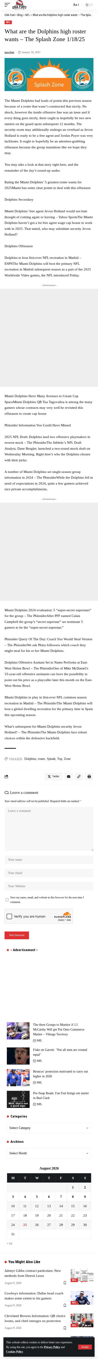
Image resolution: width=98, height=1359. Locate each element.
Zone (67, 759)
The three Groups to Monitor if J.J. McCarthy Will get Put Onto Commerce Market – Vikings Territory (58, 1029)
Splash (51, 759)
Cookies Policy (14, 1351)
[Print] (89, 776)
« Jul (9, 1243)
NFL (8, 22)
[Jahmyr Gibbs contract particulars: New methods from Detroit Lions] (82, 1275)
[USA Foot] (19, 5)
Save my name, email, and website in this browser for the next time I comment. (47, 900)
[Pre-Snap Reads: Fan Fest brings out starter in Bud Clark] (18, 1099)
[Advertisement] (49, 338)
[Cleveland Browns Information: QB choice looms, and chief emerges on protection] (82, 1320)
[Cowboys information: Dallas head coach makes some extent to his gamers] (82, 1298)
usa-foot (9, 52)
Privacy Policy (52, 1347)
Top (59, 759)
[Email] (68, 776)
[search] (67, 5)
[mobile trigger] (8, 5)
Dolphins (30, 759)
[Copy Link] (79, 776)
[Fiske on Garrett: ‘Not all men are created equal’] (18, 1056)
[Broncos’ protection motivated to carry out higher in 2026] (18, 1077)
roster (41, 759)
